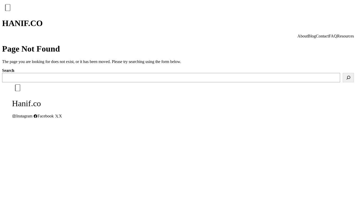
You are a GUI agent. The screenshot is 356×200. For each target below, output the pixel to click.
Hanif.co (22, 23)
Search (8, 70)
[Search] (348, 77)
